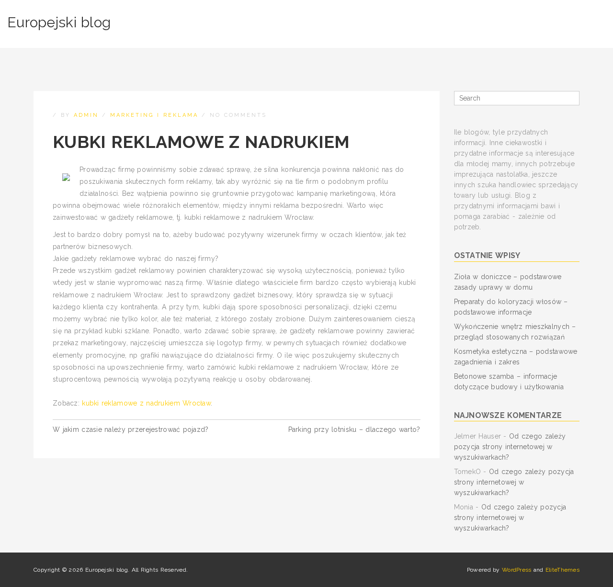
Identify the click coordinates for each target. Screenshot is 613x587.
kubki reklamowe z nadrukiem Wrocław (146, 403)
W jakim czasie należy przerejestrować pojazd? (131, 429)
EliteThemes (562, 569)
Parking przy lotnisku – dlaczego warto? (354, 429)
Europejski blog (59, 22)
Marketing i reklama (154, 115)
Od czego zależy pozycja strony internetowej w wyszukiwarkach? (510, 446)
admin (86, 115)
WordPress (517, 569)
